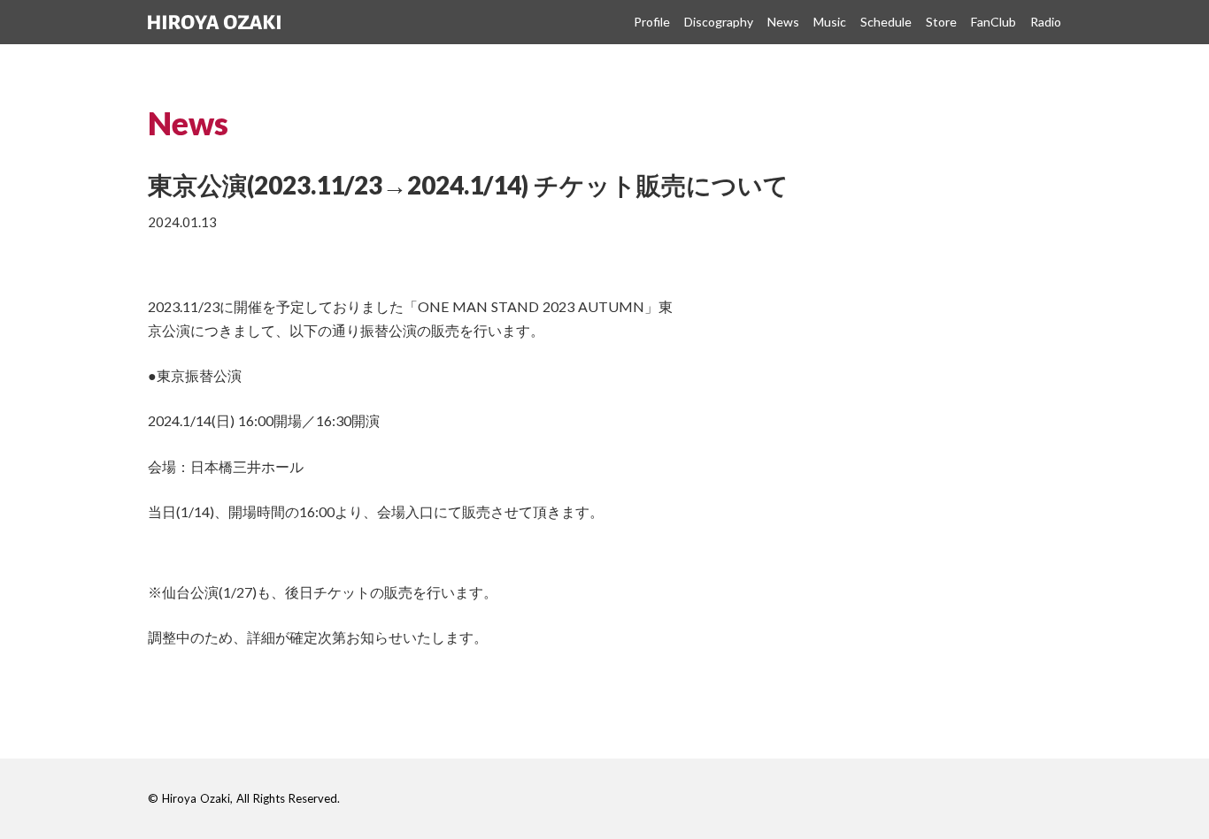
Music (829, 21)
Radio (1045, 21)
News (783, 21)
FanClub (993, 21)
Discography (718, 21)
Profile (652, 21)
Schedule (886, 21)
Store (941, 21)
